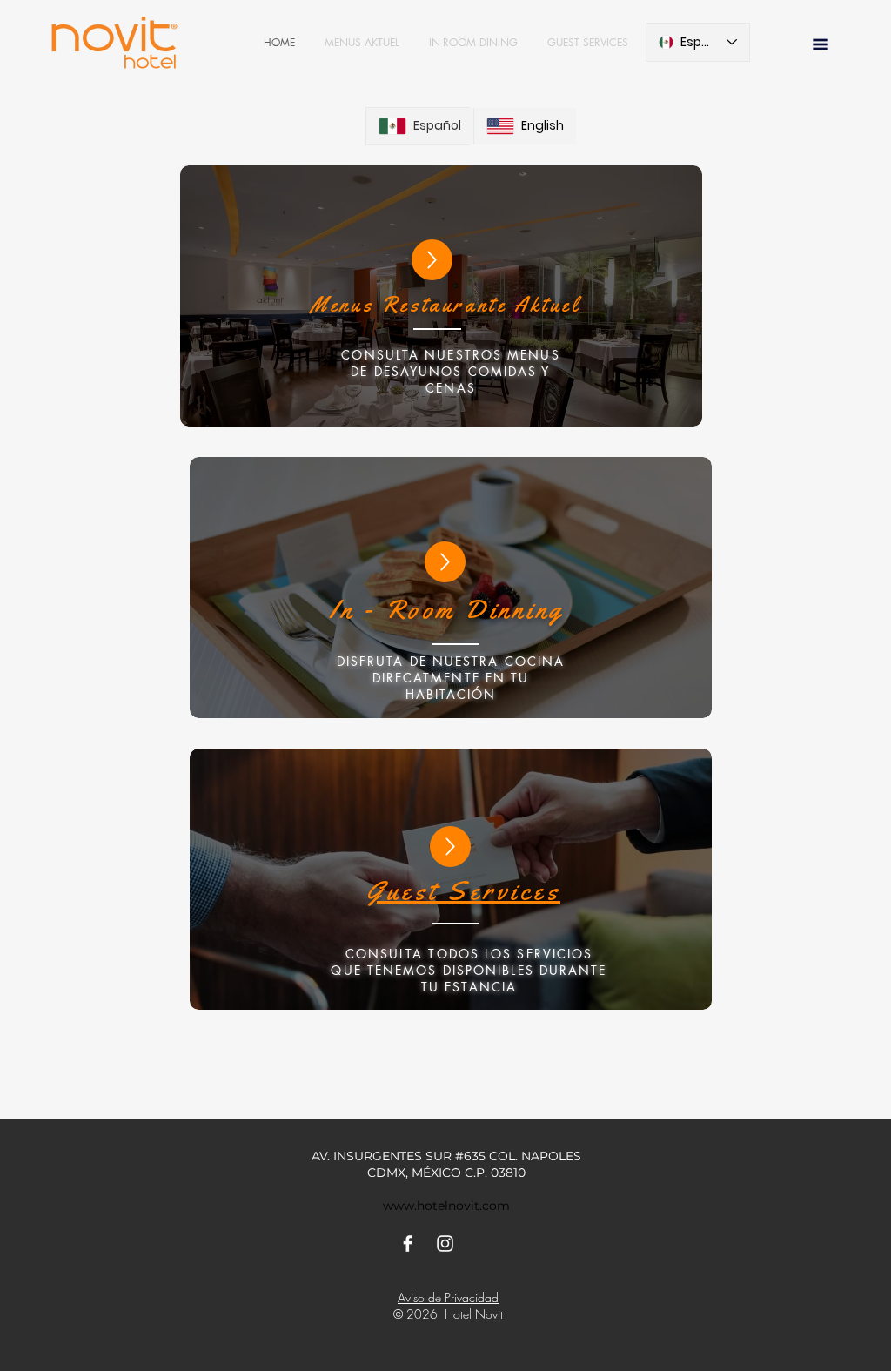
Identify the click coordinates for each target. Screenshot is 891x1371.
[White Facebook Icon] (408, 1243)
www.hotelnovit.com (446, 1205)
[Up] (432, 259)
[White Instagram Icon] (445, 1243)
